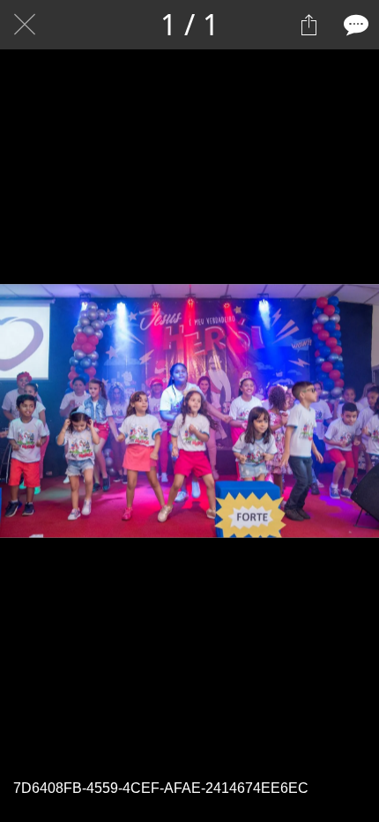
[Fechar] (24, 24)
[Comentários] (354, 25)
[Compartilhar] (308, 25)
